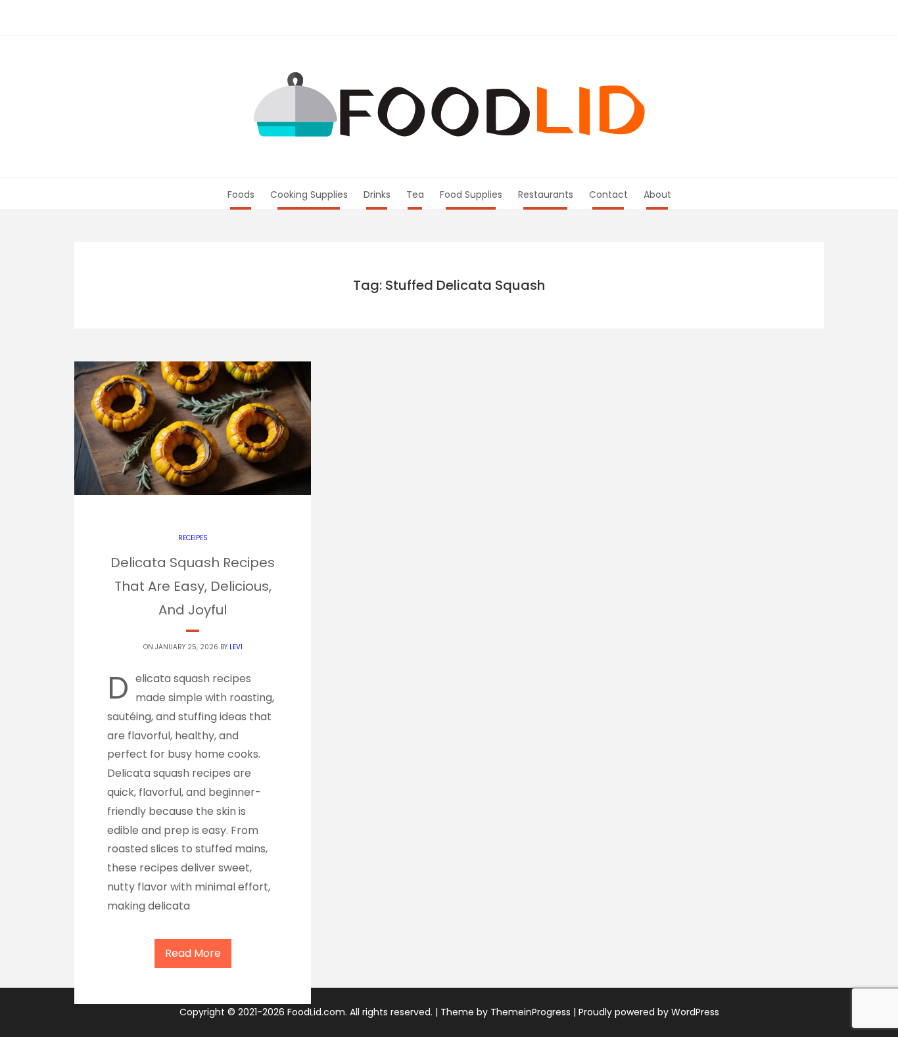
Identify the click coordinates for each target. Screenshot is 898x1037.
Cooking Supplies (309, 194)
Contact (608, 194)
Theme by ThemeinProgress (505, 1012)
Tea (415, 194)
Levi (236, 647)
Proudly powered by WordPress (649, 1012)
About (657, 194)
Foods (240, 194)
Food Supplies (471, 194)
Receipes (193, 538)
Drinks (377, 194)
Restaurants (545, 194)
